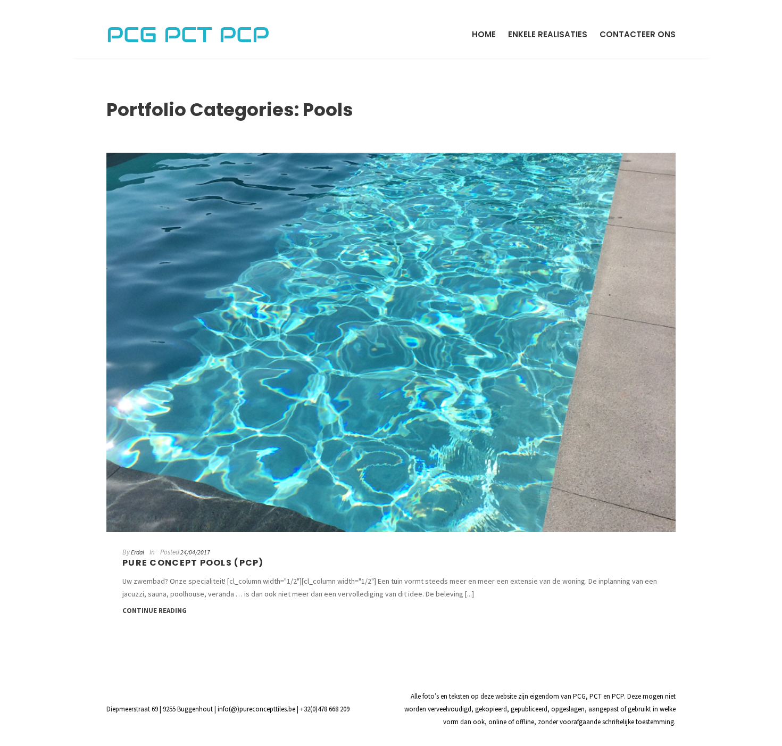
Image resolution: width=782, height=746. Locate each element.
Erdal (137, 552)
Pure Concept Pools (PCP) (193, 563)
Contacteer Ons (638, 34)
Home (484, 34)
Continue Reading (154, 610)
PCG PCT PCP (187, 34)
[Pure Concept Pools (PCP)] (391, 342)
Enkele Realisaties (547, 34)
